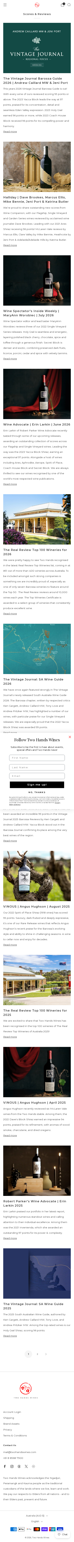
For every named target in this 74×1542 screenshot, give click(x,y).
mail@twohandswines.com (19, 1452)
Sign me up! (37, 784)
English (35, 1521)
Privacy (7, 1429)
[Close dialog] (69, 736)
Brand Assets (11, 1423)
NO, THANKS (37, 792)
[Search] (69, 4)
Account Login (12, 1412)
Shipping (8, 1417)
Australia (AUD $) (35, 1515)
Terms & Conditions (15, 1435)
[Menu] (5, 5)
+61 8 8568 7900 (13, 1458)
